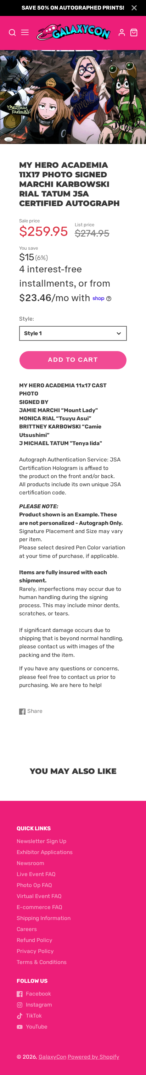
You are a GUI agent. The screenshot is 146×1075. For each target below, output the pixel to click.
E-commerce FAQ (39, 907)
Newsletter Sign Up (41, 841)
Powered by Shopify (93, 1057)
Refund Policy (34, 940)
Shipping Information (44, 918)
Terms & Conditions (42, 962)
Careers (27, 929)
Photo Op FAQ (34, 885)
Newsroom (30, 863)
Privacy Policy (35, 951)
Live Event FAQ (36, 874)
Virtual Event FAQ (39, 896)
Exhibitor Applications (45, 852)
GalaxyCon (52, 1057)
